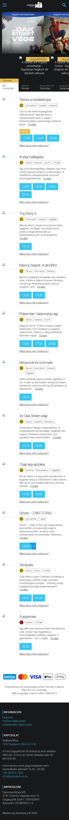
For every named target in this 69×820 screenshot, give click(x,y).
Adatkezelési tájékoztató (17, 724)
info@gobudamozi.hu (15, 776)
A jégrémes (27, 616)
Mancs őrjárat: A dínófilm (38, 265)
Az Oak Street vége (33, 416)
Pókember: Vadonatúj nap (38, 314)
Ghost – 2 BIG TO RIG (35, 513)
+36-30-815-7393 (13, 772)
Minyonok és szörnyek (36, 362)
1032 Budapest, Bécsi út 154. (20, 744)
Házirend (8, 717)
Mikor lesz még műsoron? (34, 145)
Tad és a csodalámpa (35, 99)
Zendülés (26, 565)
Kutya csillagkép (31, 157)
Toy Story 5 (27, 213)
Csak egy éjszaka (32, 464)
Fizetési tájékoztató (14, 721)
